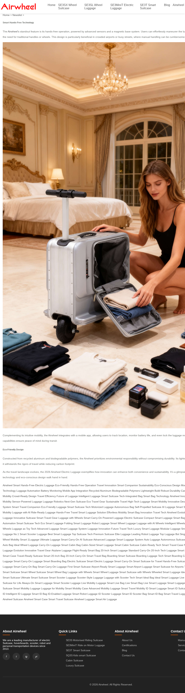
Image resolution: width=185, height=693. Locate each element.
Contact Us (128, 655)
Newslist (17, 15)
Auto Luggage (152, 539)
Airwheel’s (13, 31)
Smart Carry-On (93, 517)
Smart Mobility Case (76, 588)
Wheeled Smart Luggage (166, 572)
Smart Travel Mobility (133, 588)
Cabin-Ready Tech (150, 545)
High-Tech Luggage (139, 501)
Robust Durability (170, 490)
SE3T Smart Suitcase (148, 6)
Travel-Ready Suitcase (30, 555)
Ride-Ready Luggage (43, 512)
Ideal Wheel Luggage (26, 545)
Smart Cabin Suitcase (127, 545)
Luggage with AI (21, 512)
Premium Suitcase (103, 534)
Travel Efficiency (46, 496)
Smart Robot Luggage (85, 593)
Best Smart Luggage (59, 534)
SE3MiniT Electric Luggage (122, 6)
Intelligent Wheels (175, 523)
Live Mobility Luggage (93, 583)
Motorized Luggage (102, 507)
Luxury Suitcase (75, 665)
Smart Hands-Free (24, 485)
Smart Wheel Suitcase (33, 572)
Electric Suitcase (133, 517)
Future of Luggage (67, 496)
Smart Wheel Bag (57, 572)
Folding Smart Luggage (77, 523)
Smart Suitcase (110, 496)
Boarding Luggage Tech (150, 555)
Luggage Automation (28, 490)
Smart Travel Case (172, 545)
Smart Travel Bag (96, 555)
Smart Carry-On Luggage (28, 561)
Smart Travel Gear (47, 517)
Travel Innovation (107, 485)
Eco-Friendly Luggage (53, 507)
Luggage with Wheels (70, 517)
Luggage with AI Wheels (150, 523)
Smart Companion (127, 485)
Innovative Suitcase (25, 517)
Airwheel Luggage (84, 599)
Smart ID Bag (39, 593)
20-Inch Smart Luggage (114, 550)
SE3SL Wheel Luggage (93, 6)
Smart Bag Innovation (140, 512)
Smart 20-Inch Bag (54, 555)
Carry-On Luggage (50, 545)
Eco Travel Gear (96, 501)
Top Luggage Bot (169, 534)
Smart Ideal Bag (145, 577)
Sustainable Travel (116, 501)
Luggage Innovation (99, 528)
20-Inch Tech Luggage (164, 550)
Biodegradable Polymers (126, 490)
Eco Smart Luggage (52, 523)
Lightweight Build (150, 490)
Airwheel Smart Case (36, 599)
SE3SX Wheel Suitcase (67, 6)
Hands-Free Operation (83, 485)
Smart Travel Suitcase (61, 599)
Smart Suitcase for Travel (147, 561)
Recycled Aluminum (100, 490)
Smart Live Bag (115, 583)
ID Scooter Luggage (109, 593)
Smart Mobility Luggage (26, 588)
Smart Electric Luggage (100, 561)
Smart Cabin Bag (71, 545)
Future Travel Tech (122, 528)
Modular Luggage (170, 528)
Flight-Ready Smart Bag (86, 550)
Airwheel (178, 5)
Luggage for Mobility (52, 588)
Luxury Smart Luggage (146, 528)
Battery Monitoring (51, 490)
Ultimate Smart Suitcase (34, 577)
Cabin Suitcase (74, 660)
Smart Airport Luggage (139, 566)
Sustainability (146, 485)
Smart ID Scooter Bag (134, 593)
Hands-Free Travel (67, 512)
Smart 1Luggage (29, 539)
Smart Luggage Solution (92, 512)
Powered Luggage (113, 517)
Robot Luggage (100, 523)
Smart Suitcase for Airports (168, 566)
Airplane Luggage (61, 550)
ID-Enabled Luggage (60, 593)
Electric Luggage (44, 485)
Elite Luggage (123, 534)
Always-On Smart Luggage (37, 583)
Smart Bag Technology (156, 496)
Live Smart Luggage (155, 583)
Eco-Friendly (62, 485)
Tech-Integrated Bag (131, 496)
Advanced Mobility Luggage (104, 588)
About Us (127, 640)
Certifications (129, 645)
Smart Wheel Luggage (123, 523)
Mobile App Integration (75, 490)
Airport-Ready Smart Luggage (108, 566)
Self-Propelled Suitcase (148, 507)
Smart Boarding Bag (54, 561)
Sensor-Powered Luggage (27, 501)
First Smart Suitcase (79, 566)
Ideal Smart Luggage (167, 577)
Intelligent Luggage (89, 496)
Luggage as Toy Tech (24, 528)
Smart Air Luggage (106, 599)
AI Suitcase (86, 539)
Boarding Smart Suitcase (121, 555)
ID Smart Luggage (156, 588)
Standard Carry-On (139, 550)
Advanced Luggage (48, 528)
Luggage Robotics (53, 501)
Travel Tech (159, 512)
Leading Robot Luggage (145, 534)
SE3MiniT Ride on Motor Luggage (85, 645)
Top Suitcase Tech (82, 534)
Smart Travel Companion (26, 507)
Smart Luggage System (73, 528)
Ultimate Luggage (50, 539)
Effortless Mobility (117, 512)
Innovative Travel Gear (38, 550)
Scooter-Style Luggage (90, 577)
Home (51, 5)
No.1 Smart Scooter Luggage (30, 534)
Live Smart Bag (134, 583)
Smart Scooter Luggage (62, 577)
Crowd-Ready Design (24, 496)
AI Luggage (168, 507)
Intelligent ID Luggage (18, 593)
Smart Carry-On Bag (25, 566)
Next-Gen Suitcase (75, 501)
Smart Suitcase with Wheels (135, 572)
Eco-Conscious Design (167, 485)
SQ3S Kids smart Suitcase (81, 655)
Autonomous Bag (124, 507)
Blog (167, 5)
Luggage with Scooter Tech (119, 577)
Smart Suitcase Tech (79, 507)
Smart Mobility (159, 501)
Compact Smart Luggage (158, 517)
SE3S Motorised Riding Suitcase (84, 640)
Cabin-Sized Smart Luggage (97, 545)
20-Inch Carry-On (76, 555)
